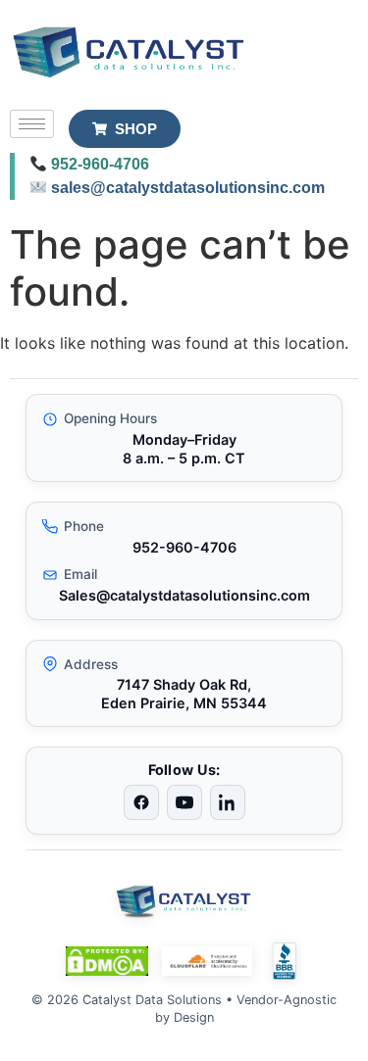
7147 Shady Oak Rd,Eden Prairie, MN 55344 (184, 693)
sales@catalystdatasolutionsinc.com (188, 187)
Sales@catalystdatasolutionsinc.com (184, 595)
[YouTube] (184, 802)
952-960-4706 (100, 164)
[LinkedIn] (227, 802)
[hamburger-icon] (32, 124)
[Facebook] (141, 802)
